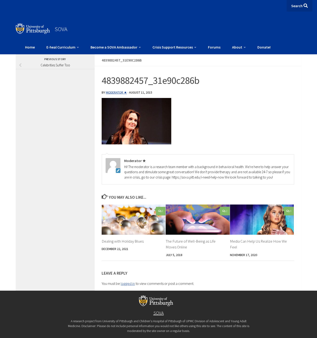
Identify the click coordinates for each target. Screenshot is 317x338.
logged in (128, 283)
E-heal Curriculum (60, 47)
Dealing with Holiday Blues (123, 241)
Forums (214, 47)
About (237, 47)
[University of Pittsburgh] (33, 32)
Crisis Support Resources (172, 47)
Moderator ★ (116, 92)
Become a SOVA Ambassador (114, 47)
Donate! (264, 47)
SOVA (61, 29)
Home (30, 47)
